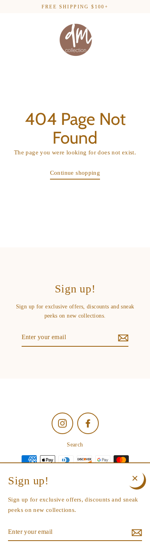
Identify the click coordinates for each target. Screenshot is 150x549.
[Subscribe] (122, 337)
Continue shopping (75, 172)
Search (75, 445)
